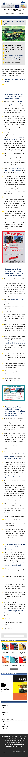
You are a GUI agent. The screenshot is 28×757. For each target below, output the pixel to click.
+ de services (14, 669)
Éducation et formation (8, 710)
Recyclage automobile (8, 731)
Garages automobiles (8, 719)
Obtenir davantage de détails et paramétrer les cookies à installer (19, 752)
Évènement (5, 714)
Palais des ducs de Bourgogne (13, 458)
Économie (5, 707)
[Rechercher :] (14, 636)
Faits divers (5, 717)
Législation (5, 724)
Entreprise (5, 712)
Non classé (5, 726)
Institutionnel (6, 721)
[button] (26, 17)
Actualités (5, 705)
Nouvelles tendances (8, 728)
